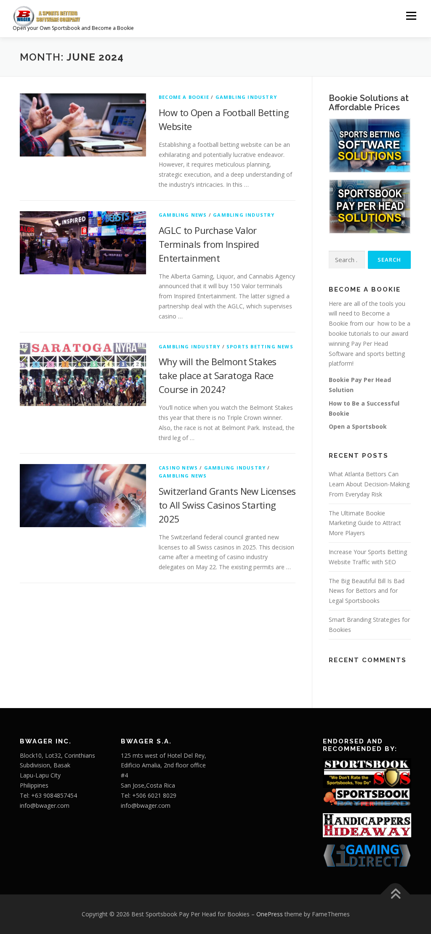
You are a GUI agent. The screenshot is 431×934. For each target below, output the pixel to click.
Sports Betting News (259, 346)
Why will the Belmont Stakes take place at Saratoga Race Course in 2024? (218, 375)
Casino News (178, 467)
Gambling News (183, 215)
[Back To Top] (395, 895)
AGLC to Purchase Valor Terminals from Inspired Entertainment (209, 244)
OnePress (269, 914)
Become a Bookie (184, 97)
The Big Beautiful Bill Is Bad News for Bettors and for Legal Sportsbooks (366, 591)
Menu (411, 16)
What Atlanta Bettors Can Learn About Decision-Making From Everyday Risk (369, 484)
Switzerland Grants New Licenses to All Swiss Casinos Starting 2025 (227, 505)
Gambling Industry (246, 97)
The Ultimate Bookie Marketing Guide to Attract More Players (365, 523)
